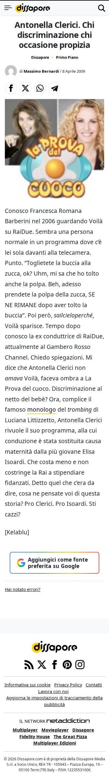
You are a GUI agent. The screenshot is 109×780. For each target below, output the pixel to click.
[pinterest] (67, 664)
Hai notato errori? (22, 589)
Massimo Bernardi (41, 71)
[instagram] (79, 664)
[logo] (32, 7)
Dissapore (40, 57)
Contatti (94, 685)
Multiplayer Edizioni (54, 743)
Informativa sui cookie (28, 685)
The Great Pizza (70, 736)
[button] (11, 88)
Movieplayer (55, 730)
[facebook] (54, 664)
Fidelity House (34, 736)
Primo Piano (67, 57)
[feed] (29, 664)
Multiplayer (25, 730)
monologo (41, 409)
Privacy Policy (68, 685)
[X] (41, 664)
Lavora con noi (53, 691)
